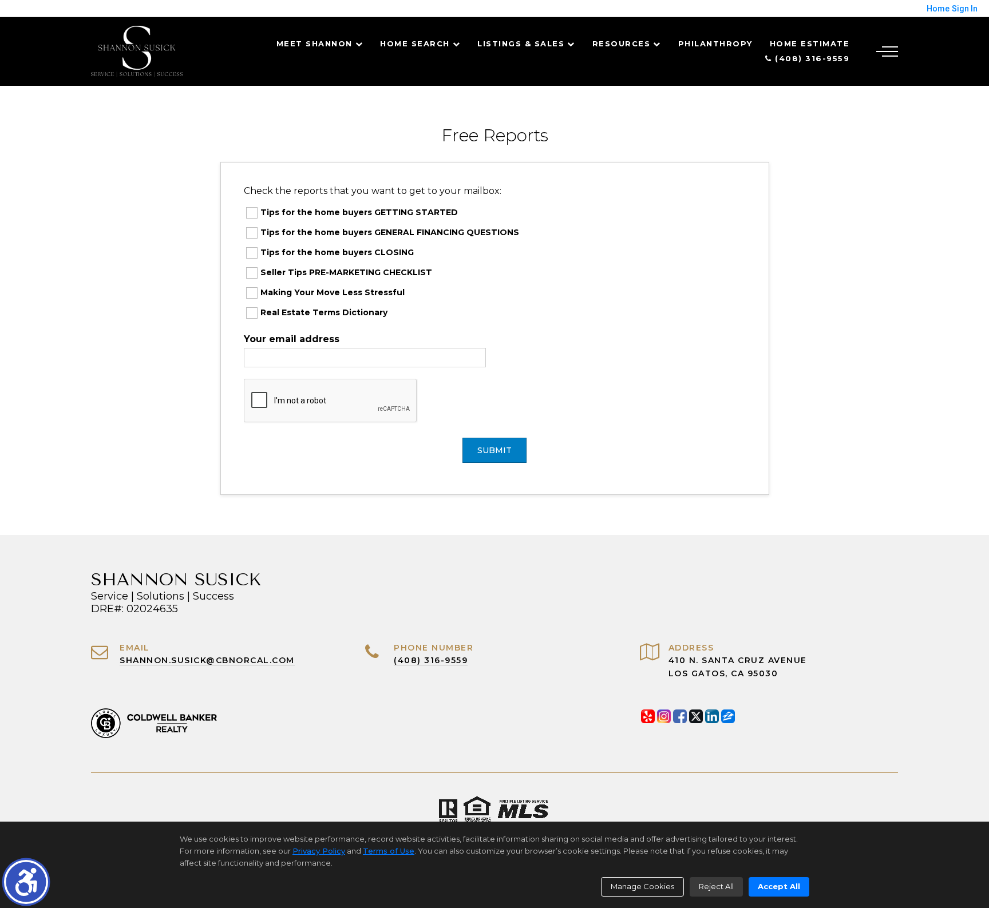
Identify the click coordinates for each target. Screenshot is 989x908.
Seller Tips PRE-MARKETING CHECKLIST (346, 272)
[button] (26, 882)
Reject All (716, 886)
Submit (494, 450)
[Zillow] (728, 716)
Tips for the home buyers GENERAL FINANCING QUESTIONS (389, 232)
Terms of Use (388, 850)
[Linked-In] (712, 716)
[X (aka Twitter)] (696, 716)
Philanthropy (715, 43)
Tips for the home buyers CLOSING (337, 252)
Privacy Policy (318, 850)
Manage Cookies (642, 886)
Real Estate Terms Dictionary (323, 312)
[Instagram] (664, 716)
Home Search (415, 43)
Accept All (779, 886)
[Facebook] (680, 716)
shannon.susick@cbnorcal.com (207, 660)
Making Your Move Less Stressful (332, 292)
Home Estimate (810, 43)
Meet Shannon (314, 43)
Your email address (291, 339)
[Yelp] (648, 716)
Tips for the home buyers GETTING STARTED (359, 212)
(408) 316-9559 (810, 58)
